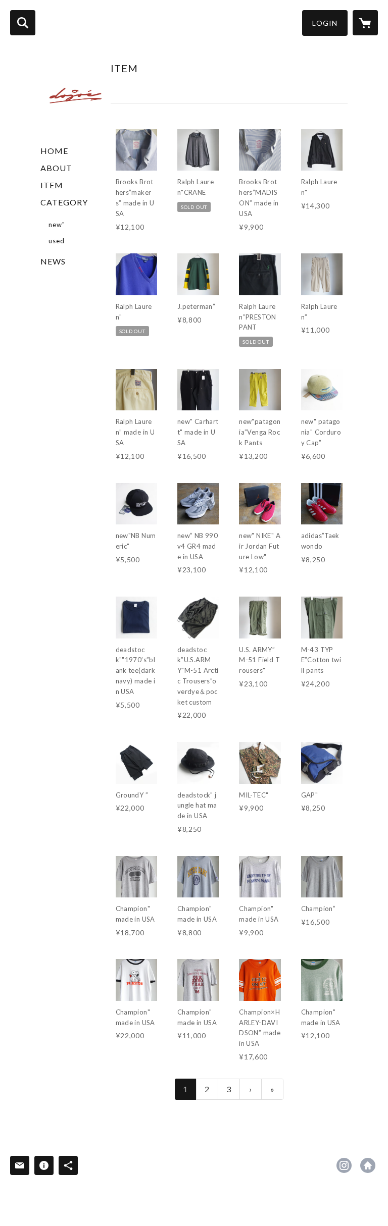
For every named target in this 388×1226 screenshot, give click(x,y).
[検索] (22, 22)
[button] (325, 23)
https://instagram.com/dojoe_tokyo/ (344, 1165)
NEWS (53, 261)
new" (56, 225)
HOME (54, 150)
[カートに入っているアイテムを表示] (365, 22)
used (56, 241)
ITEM (51, 185)
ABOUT (56, 168)
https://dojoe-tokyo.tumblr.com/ (367, 1165)
